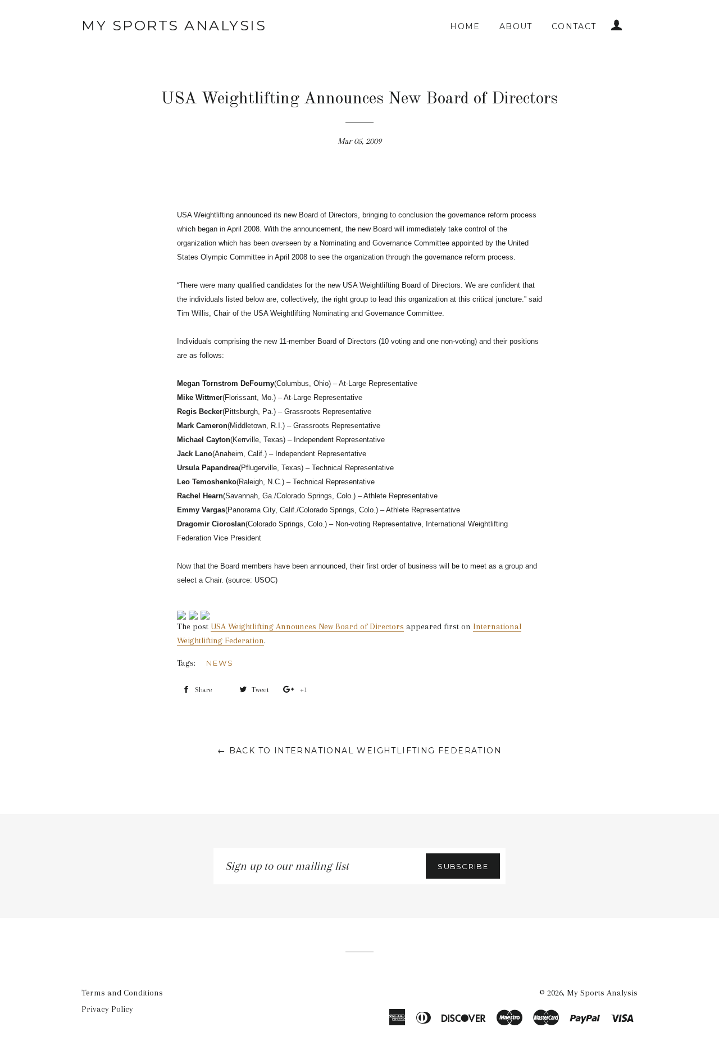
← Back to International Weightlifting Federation (359, 751)
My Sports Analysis (173, 25)
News (220, 662)
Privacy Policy (107, 1009)
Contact (574, 26)
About (516, 26)
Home (465, 26)
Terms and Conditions (122, 993)
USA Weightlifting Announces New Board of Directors (307, 626)
